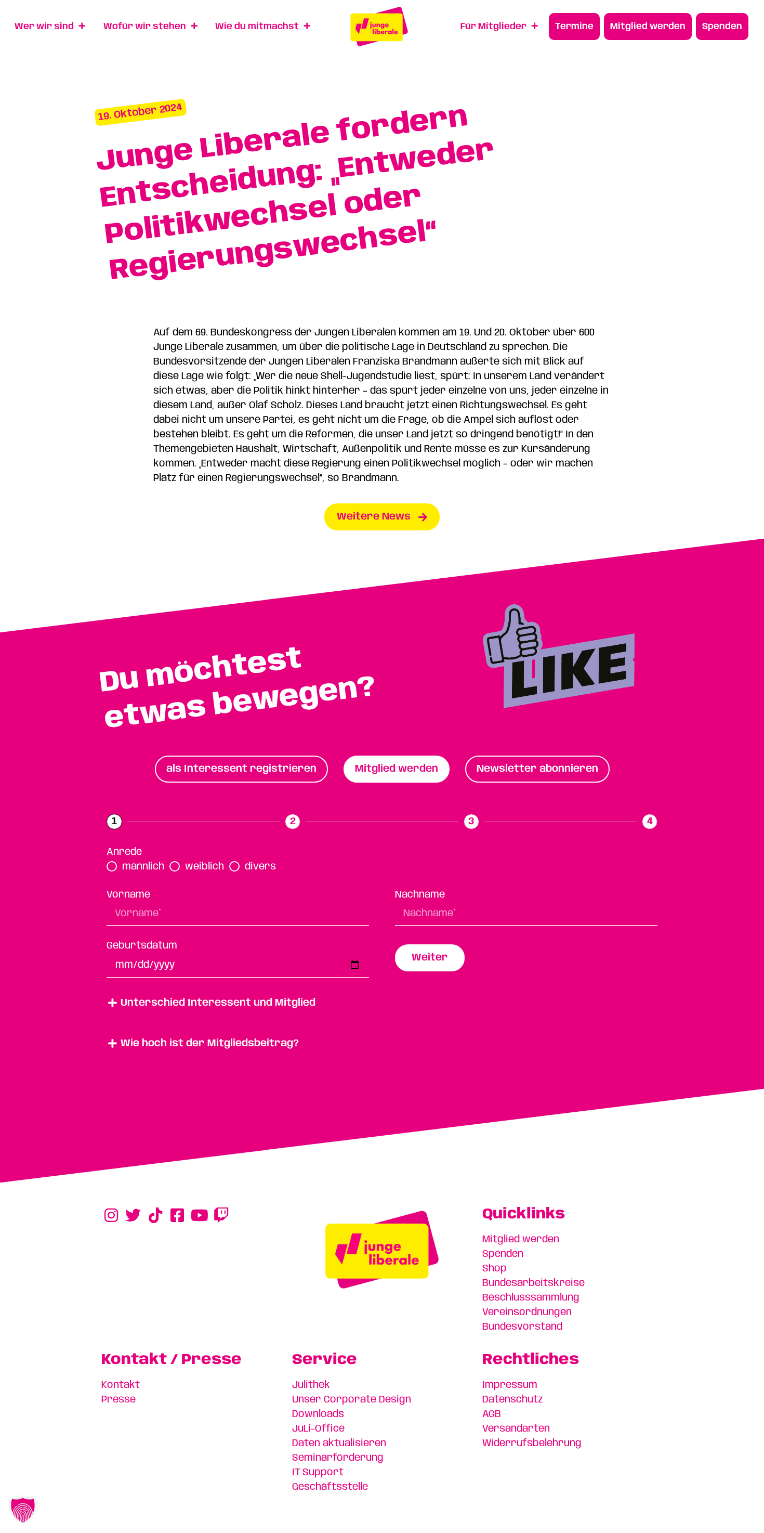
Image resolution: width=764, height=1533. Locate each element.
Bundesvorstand (522, 1327)
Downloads (318, 1414)
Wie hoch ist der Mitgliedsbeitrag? (210, 1043)
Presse (118, 1400)
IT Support (318, 1472)
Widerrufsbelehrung (532, 1443)
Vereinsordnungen (527, 1312)
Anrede (124, 852)
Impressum (509, 1385)
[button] (382, 1003)
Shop (494, 1269)
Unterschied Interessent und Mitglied (218, 1003)
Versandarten (516, 1429)
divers (260, 867)
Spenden (502, 1254)
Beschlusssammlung (530, 1298)
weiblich (204, 867)
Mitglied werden (520, 1240)
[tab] (241, 769)
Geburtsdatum (142, 946)
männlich (143, 867)
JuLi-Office (318, 1429)
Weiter (430, 958)
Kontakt (120, 1385)
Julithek (311, 1385)
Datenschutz (512, 1400)
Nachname (420, 895)
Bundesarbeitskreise (533, 1283)
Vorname (128, 895)
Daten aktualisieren (339, 1443)
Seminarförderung (338, 1458)
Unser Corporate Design (351, 1400)
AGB (491, 1414)
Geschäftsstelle (330, 1487)
